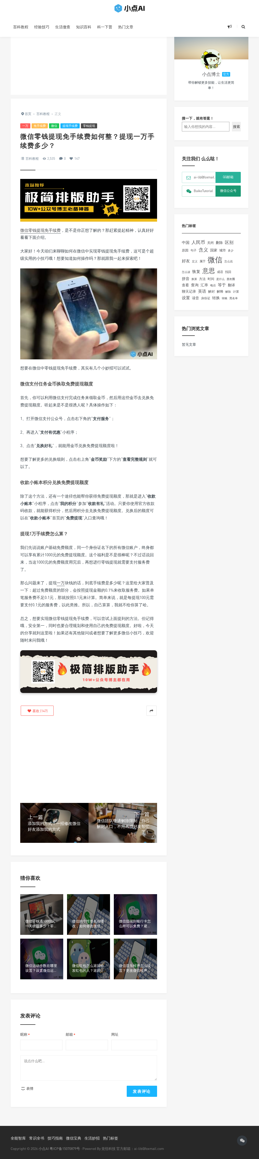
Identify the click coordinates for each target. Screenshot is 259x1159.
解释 (220, 291)
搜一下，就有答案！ (198, 118)
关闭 (210, 243)
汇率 (204, 285)
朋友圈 (231, 279)
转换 (216, 298)
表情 (29, 1088)
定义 (195, 261)
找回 (228, 272)
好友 (186, 260)
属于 (203, 261)
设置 (186, 297)
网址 (114, 1034)
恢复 (196, 271)
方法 (202, 279)
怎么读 (186, 271)
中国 (185, 242)
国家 (213, 250)
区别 (229, 242)
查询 (195, 285)
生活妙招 (92, 1138)
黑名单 (233, 298)
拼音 (185, 278)
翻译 (231, 285)
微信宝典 (73, 1138)
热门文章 (125, 27)
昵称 (25, 1034)
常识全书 (36, 1138)
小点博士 (211, 74)
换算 (194, 279)
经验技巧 (41, 27)
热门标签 (110, 1138)
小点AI (44, 1148)
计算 (236, 291)
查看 (185, 285)
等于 (222, 284)
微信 (54, 126)
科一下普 (104, 27)
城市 (222, 250)
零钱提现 (89, 126)
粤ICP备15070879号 (65, 1148)
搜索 (236, 126)
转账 (224, 298)
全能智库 (18, 1138)
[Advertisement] (89, 59)
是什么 (220, 279)
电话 (213, 285)
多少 (230, 250)
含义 (203, 249)
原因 (185, 250)
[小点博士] (211, 59)
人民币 (198, 242)
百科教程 (20, 27)
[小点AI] (129, 8)
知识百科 (83, 27)
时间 (211, 279)
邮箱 (70, 1034)
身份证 (205, 298)
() (40, 711)
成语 (220, 272)
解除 (228, 291)
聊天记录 (189, 291)
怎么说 (228, 261)
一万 (25, 126)
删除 (219, 242)
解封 (211, 291)
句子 (193, 250)
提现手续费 (70, 126)
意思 (208, 270)
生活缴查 (62, 27)
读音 (195, 298)
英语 (202, 291)
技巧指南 (55, 1138)
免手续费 (40, 126)
